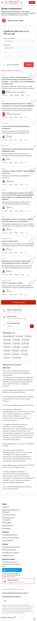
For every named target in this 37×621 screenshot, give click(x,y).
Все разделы (6, 528)
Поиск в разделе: (9, 38)
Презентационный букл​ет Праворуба (11, 511)
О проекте (5, 507)
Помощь (5, 544)
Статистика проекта (9, 515)
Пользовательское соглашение (8, 519)
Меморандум (6, 523)
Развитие (5, 532)
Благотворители (7, 540)
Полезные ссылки (8, 559)
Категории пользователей (11, 547)
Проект (4, 504)
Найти (29, 65)
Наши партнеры (7, 525)
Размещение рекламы (9, 535)
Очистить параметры (13, 64)
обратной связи (11, 576)
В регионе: (7, 45)
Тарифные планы (8, 555)
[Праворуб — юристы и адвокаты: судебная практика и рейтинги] (11, 2)
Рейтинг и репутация (9, 550)
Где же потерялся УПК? (10, 241)
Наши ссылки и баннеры (10, 538)
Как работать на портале (10, 553)
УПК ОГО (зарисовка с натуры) (12, 283)
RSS (5, 601)
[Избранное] (34, 74)
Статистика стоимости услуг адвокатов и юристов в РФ (11, 564)
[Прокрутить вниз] (35, 619)
